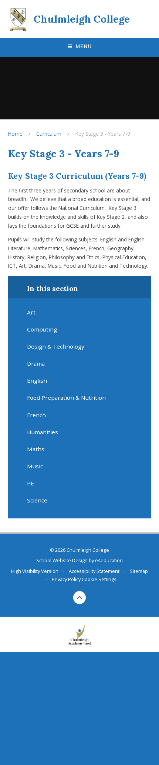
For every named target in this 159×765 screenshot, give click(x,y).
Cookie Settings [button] (99, 579)
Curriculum (48, 133)
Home (15, 133)
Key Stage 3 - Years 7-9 (102, 133)
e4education (109, 560)
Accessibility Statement (94, 571)
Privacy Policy (66, 579)
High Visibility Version (34, 571)
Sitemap (139, 571)
